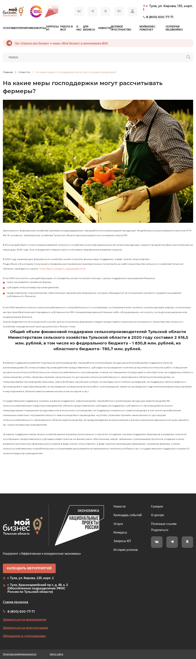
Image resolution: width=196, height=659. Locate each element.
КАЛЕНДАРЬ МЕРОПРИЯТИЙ (29, 568)
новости (104, 28)
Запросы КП (122, 541)
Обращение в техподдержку (24, 636)
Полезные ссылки (163, 523)
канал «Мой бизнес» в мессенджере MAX (80, 43)
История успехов (126, 549)
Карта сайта (56, 654)
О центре (157, 515)
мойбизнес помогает (147, 28)
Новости (120, 506)
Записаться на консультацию (25, 627)
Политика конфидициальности (19, 654)
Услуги (118, 523)
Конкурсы (120, 532)
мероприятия (22, 28)
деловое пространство (121, 28)
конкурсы (39, 28)
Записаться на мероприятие (24, 619)
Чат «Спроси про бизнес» (32, 43)
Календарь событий (128, 515)
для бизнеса (89, 28)
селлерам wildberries (174, 28)
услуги (7, 28)
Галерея (157, 506)
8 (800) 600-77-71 (21, 611)
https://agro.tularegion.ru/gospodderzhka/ (62, 268)
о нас (79, 28)
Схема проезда (15, 602)
